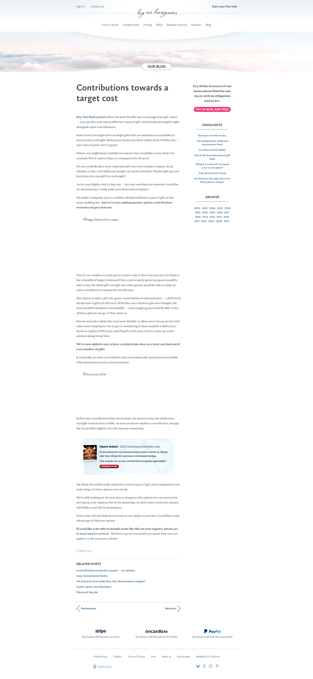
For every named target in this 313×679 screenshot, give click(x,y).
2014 (212, 217)
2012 (226, 217)
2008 (219, 221)
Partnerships (183, 656)
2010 (204, 221)
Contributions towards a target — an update (105, 570)
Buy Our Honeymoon (91, 117)
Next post (170, 608)
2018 (219, 213)
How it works (110, 25)
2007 (227, 221)
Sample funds (131, 25)
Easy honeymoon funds (91, 576)
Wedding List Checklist (208, 656)
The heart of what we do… (212, 136)
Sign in (80, 6)
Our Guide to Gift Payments (100, 636)
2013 (219, 217)
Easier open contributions (93, 587)
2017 (226, 213)
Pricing (147, 25)
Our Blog (156, 66)
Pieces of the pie (87, 592)
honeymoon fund (207, 91)
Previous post (88, 608)
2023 (220, 208)
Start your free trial (224, 6)
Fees (153, 656)
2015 (205, 217)
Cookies (117, 656)
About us (166, 656)
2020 (205, 213)
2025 (205, 208)
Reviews (196, 25)
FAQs (159, 25)
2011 (197, 221)
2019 (212, 213)
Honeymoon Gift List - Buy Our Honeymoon (157, 13)
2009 (211, 221)
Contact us (97, 6)
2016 (198, 217)
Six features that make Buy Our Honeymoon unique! (110, 581)
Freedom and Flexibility (212, 150)
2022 (228, 208)
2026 (197, 208)
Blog (208, 25)
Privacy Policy (100, 656)
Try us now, (212, 109)
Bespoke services (177, 25)
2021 (198, 213)
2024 (212, 208)
